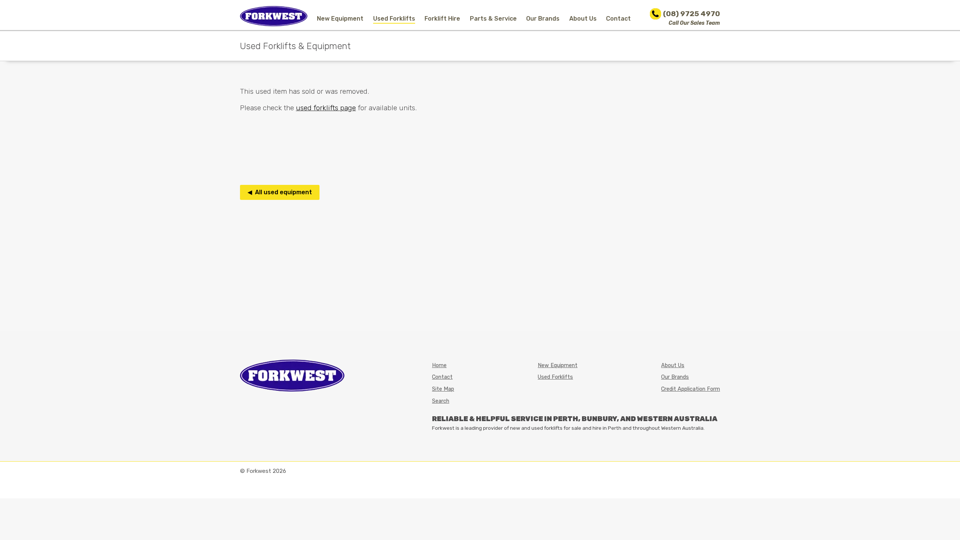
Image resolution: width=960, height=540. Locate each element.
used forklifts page (326, 108)
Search (440, 401)
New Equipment (340, 18)
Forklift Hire (442, 18)
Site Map (443, 389)
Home (439, 365)
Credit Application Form (690, 389)
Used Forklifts (394, 18)
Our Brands (543, 18)
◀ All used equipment (280, 192)
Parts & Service (493, 18)
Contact (618, 18)
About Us (583, 18)
